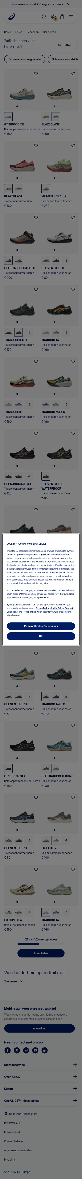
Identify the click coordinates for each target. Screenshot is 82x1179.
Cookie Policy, (57, 607)
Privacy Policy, (42, 607)
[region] (41, 589)
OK (41, 636)
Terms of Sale (29, 611)
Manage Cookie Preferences (41, 626)
